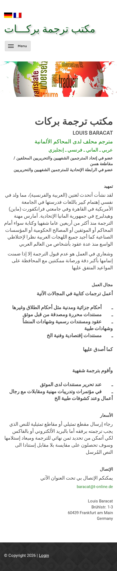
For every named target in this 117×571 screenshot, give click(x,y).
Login (44, 555)
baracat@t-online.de (95, 486)
